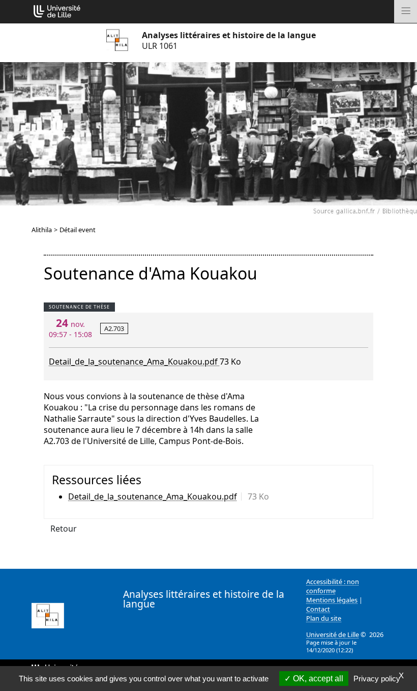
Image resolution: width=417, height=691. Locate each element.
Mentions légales (332, 599)
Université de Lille (332, 634)
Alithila (42, 229)
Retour (63, 528)
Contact (318, 609)
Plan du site (323, 618)
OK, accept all (317, 678)
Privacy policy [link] (376, 678)
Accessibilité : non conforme (332, 586)
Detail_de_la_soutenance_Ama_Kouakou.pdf (134, 361)
